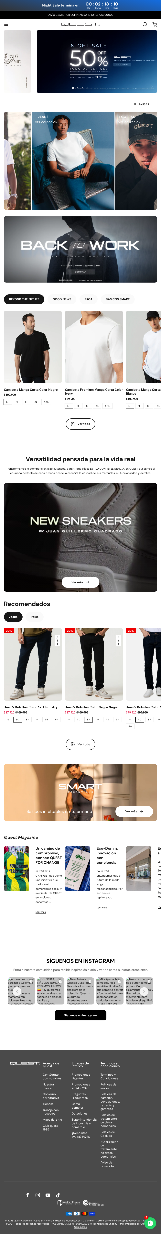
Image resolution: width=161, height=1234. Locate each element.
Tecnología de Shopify (105, 1223)
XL (36, 401)
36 (46, 719)
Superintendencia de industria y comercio (84, 1123)
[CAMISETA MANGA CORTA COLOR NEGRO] (33, 347)
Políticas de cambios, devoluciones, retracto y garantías (110, 1101)
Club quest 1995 (50, 1127)
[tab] (24, 299)
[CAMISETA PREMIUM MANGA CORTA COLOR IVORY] (94, 347)
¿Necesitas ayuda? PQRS (81, 1135)
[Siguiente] (150, 86)
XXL (46, 401)
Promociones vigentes (81, 1076)
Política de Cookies (108, 1134)
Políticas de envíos (108, 1086)
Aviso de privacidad (108, 1164)
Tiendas (48, 1104)
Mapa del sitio (52, 1120)
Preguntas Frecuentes (80, 1096)
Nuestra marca (48, 1086)
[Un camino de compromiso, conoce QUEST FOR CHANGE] (16, 868)
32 (27, 719)
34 (37, 719)
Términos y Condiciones (109, 1076)
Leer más (41, 912)
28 (8, 719)
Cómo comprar (77, 1106)
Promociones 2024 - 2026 (81, 1086)
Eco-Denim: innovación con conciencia (107, 855)
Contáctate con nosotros (52, 1076)
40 (130, 726)
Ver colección (92, 122)
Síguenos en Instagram (80, 1015)
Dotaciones (80, 1114)
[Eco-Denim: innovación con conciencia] (77, 868)
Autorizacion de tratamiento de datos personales (109, 1149)
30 (17, 719)
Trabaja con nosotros (51, 1112)
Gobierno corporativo (51, 1096)
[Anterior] (11, 86)
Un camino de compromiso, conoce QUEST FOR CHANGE (49, 855)
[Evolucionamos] (138, 868)
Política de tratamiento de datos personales (109, 1120)
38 (56, 719)
